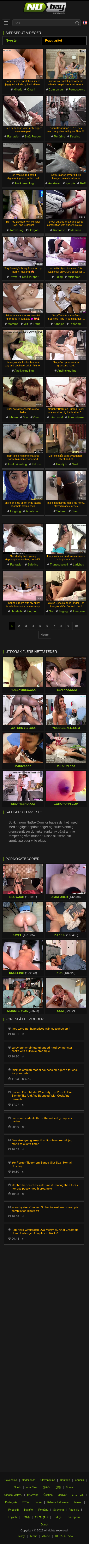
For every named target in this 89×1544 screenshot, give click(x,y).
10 (76, 626)
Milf (25, 323)
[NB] (85, 23)
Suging (63, 611)
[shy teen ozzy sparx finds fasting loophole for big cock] (23, 485)
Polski (38, 1502)
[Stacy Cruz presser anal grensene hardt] (66, 345)
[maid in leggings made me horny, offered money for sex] (66, 485)
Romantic (59, 230)
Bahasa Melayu (13, 1494)
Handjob (58, 323)
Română (43, 1509)
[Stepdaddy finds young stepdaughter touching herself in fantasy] (23, 539)
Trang (37, 323)
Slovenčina (10, 1480)
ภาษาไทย (31, 1487)
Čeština (48, 1494)
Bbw (25, 417)
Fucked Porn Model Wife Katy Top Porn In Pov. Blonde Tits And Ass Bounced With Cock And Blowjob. (42, 1095)
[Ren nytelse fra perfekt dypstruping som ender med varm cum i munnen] (23, 157)
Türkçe (57, 1517)
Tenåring (59, 136)
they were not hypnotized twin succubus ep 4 (41, 1028)
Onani (31, 89)
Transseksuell (59, 564)
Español (28, 1509)
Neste (45, 634)
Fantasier (13, 136)
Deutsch (65, 1480)
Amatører (54, 183)
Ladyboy (78, 564)
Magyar (62, 1494)
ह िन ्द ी (41, 1517)
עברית (26, 1502)
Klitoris (17, 89)
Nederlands (28, 1480)
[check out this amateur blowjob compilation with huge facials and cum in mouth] (66, 204)
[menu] (6, 22)
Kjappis (70, 183)
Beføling (33, 564)
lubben (13, 417)
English (12, 1517)
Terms (33, 1536)
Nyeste (11, 40)
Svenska (58, 1509)
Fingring (15, 511)
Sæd (75, 464)
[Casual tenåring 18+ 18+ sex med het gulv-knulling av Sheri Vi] (66, 111)
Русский (13, 1509)
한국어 (46, 1487)
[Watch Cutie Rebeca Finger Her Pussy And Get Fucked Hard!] (66, 586)
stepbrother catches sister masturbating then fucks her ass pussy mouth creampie (45, 1186)
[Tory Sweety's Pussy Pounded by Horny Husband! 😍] (23, 251)
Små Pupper (33, 136)
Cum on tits (56, 89)
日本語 (26, 1517)
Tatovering (16, 230)
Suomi (69, 1487)
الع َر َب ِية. (77, 1494)
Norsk (17, 1487)
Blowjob (33, 230)
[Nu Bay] (44, 8)
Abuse (46, 1536)
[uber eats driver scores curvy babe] (23, 392)
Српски (79, 1480)
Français (74, 1509)
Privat (13, 276)
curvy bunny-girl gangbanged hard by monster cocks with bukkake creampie (42, 1049)
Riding (58, 276)
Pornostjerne (77, 89)
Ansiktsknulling (24, 183)
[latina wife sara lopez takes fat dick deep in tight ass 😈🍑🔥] (23, 298)
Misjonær (74, 276)
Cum (36, 417)
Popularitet (53, 40)
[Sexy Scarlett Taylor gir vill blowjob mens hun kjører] (66, 157)
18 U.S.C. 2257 (64, 1536)
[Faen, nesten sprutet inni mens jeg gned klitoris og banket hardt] (23, 64)
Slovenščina (47, 1480)
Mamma (75, 230)
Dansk (44, 1524)
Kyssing (75, 136)
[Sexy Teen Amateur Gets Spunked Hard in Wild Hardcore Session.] (66, 298)
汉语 (58, 1487)
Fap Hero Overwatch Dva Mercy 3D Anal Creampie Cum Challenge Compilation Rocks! (45, 1231)
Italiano (77, 1502)
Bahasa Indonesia (58, 1502)
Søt (51, 611)
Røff (83, 183)
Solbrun (61, 511)
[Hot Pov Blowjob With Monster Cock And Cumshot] (23, 204)
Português (11, 1502)
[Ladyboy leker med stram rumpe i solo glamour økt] (66, 539)
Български (73, 1517)
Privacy (20, 1536)
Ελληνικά (32, 1494)
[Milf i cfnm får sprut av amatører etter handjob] (66, 438)
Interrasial (56, 417)
